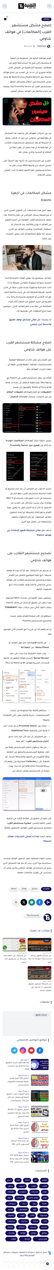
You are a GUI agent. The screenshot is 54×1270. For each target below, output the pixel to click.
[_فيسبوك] (16, 1260)
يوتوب (13, 1239)
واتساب (11, 1233)
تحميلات (22, 1192)
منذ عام (24, 1060)
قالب (32, 1216)
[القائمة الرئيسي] (49, 6)
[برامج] (37, 1265)
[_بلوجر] (16, 1265)
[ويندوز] (32, 1260)
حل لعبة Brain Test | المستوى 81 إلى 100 (20, 1143)
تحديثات (34, 1192)
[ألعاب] (27, 1260)
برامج (10, 1186)
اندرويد (22, 1186)
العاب (44, 1186)
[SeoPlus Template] (49, 1252)
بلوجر (45, 1192)
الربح (9, 1180)
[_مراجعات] (22, 1265)
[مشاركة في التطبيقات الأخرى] (16, 902)
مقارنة (10, 1227)
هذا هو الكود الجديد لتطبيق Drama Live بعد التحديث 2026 (17, 1066)
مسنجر (33, 1227)
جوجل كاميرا (33, 1198)
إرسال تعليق (41, 1015)
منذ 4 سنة (22, 1153)
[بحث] (5, 6)
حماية (44, 1204)
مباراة (35, 1221)
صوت (44, 1210)
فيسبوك (43, 1216)
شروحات (12, 1204)
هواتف (24, 889)
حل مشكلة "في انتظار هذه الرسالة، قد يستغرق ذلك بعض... (14, 959)
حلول (9, 1198)
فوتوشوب (23, 1210)
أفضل (44, 1180)
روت (34, 1204)
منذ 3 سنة (22, 1091)
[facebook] (40, 1050)
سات (24, 1204)
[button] (39, 902)
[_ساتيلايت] (11, 1265)
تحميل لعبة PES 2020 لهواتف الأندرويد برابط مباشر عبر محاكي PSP (19, 1159)
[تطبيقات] (22, 1260)
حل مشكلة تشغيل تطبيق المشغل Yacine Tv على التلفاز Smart (39, 987)
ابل (35, 1180)
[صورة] (40, 1064)
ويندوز (27, 1239)
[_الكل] (43, 1265)
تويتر (45, 1198)
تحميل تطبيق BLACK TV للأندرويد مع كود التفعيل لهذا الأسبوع (18, 1113)
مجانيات (24, 1221)
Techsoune (41, 46)
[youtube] (31, 1050)
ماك (45, 1221)
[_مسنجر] (6, 1260)
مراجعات (11, 1221)
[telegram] (14, 1050)
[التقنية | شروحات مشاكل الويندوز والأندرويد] (27, 6)
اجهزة (27, 1180)
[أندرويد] (37, 1260)
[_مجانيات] (6, 1265)
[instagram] (23, 1050)
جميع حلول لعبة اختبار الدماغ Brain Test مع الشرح (19, 1128)
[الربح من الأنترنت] (32, 1265)
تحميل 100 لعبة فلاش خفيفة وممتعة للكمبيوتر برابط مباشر (18, 1081)
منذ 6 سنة (22, 1076)
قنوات (22, 1216)
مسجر (44, 1227)
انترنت (33, 1186)
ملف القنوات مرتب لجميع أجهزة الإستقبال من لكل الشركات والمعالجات (18, 1097)
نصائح (33, 1233)
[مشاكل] (43, 1260)
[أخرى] (27, 1265)
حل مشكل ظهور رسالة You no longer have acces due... (39, 959)
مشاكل (46, 19)
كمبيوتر (11, 1216)
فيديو (10, 1210)
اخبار (18, 1180)
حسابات (19, 1198)
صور (34, 1210)
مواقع (44, 1233)
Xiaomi (13, 889)
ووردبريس (42, 1239)
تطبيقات (10, 1192)
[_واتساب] (11, 1260)
